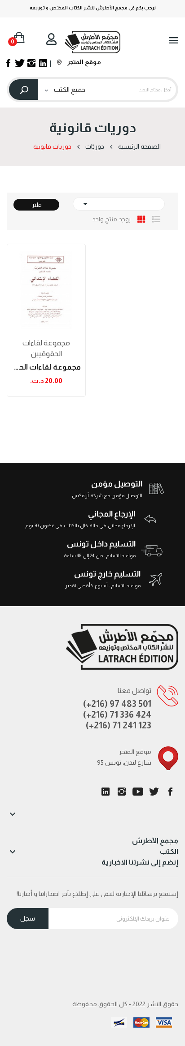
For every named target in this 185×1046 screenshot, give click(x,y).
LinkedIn (105, 791)
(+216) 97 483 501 (117, 704)
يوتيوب (138, 791)
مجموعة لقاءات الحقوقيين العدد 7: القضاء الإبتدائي (46, 367)
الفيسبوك (170, 791)
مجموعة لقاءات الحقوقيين (46, 348)
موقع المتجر (83, 61)
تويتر (154, 791)
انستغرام (122, 791)
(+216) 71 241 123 (118, 725)
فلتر (36, 204)
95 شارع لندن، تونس (124, 762)
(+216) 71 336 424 (117, 714)
